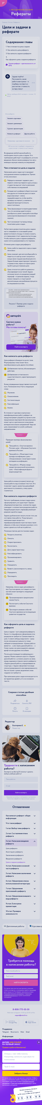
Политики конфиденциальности (21, 1083)
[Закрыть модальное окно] (39, 1042)
